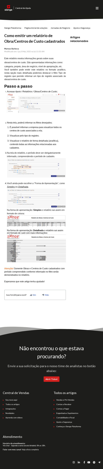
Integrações (10, 409)
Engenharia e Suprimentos (67, 413)
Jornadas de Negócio (60, 28)
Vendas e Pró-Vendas (65, 400)
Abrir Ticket (51, 379)
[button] (97, 8)
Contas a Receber (63, 404)
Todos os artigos (12, 404)
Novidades (9, 413)
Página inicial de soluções (35, 28)
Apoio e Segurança (81, 28)
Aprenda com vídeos (14, 417)
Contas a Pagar (62, 409)
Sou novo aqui (11, 400)
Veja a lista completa (30, 449)
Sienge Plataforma (12, 28)
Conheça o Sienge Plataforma (68, 426)
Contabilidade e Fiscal (65, 417)
